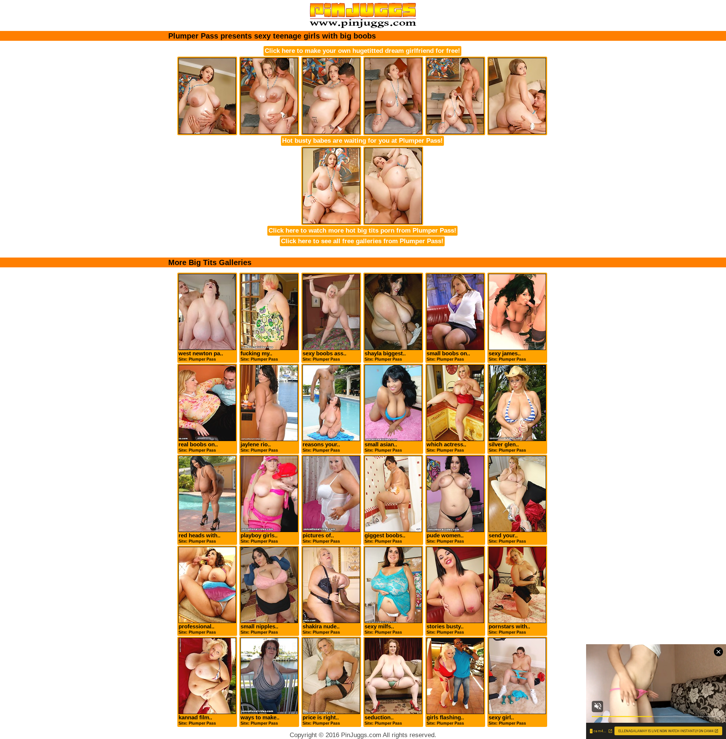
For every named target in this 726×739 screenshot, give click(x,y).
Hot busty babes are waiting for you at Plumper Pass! (362, 140)
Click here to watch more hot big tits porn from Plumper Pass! (362, 230)
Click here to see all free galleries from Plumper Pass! (362, 241)
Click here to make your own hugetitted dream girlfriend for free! (362, 50)
